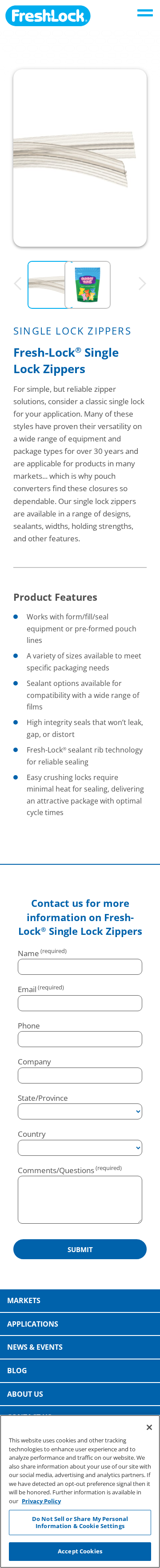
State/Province (43, 1098)
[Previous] (17, 284)
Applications (32, 1324)
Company (34, 1061)
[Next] (142, 284)
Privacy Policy (41, 1501)
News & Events (35, 1347)
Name (28, 953)
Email (27, 989)
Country (32, 1134)
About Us (25, 1394)
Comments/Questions (56, 1170)
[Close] (149, 1427)
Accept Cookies (80, 1551)
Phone (29, 1025)
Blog (17, 1370)
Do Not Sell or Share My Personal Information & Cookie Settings (80, 1522)
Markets (23, 1300)
